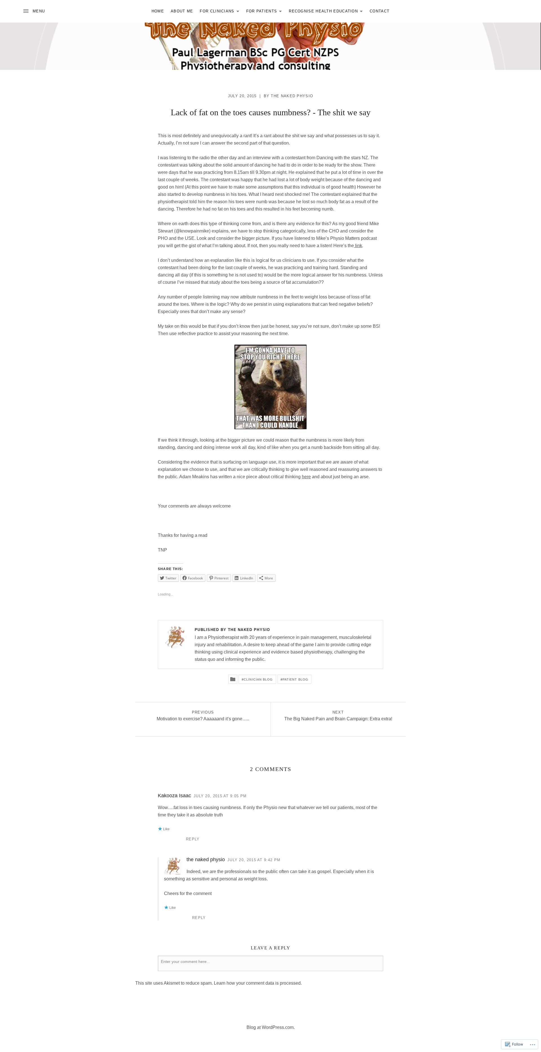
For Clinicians (215, 12)
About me (182, 11)
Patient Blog (295, 679)
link (358, 245)
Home (158, 11)
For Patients (260, 12)
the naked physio (292, 96)
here (306, 476)
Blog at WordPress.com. (271, 1027)
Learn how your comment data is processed (257, 983)
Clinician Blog (258, 679)
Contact (379, 11)
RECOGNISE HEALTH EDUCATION (322, 12)
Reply (193, 839)
